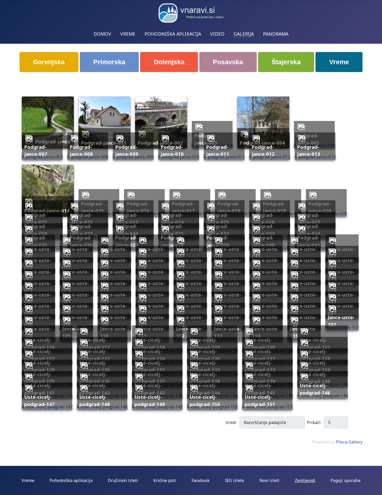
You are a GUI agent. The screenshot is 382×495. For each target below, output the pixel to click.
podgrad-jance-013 (308, 150)
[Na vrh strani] (375, 488)
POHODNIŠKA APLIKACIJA (172, 34)
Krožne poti (164, 480)
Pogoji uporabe (345, 480)
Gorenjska (49, 62)
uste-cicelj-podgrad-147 (39, 400)
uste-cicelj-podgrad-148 (94, 400)
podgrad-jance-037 (126, 241)
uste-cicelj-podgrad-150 (204, 400)
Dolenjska (169, 62)
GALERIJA (244, 34)
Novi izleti (269, 480)
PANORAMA (275, 34)
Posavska (228, 62)
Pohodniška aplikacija (71, 480)
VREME (127, 34)
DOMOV (102, 34)
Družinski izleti (123, 480)
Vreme (339, 62)
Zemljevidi (305, 480)
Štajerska (286, 62)
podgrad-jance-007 (35, 150)
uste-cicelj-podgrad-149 (149, 400)
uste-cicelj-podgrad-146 (315, 389)
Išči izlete (234, 480)
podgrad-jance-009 (126, 150)
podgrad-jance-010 (172, 150)
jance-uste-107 (341, 321)
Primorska (109, 62)
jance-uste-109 (75, 332)
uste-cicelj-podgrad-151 (260, 400)
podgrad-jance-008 (81, 150)
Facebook (201, 480)
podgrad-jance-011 (217, 150)
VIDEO (217, 34)
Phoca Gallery (349, 442)
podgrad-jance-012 (263, 150)
